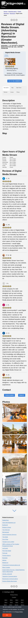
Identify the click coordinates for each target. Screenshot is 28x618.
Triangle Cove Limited (8, 541)
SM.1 (11, 600)
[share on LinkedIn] (16, 20)
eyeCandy (5, 548)
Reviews (5, 11)
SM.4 (5, 602)
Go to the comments (15, 81)
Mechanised (5, 532)
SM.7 (22, 602)
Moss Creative (6, 567)
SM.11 (22, 605)
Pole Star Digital (6, 550)
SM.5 (11, 602)
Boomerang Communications (10, 578)
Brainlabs (4, 558)
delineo (4, 560)
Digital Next (5, 520)
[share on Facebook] (11, 20)
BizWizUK (5, 525)
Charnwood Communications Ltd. (11, 565)
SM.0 (5, 600)
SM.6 (16, 602)
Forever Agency (6, 555)
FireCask (4, 553)
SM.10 (16, 605)
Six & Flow (5, 539)
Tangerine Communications (9, 576)
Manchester (12, 13)
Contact (3, 7)
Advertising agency (12, 11)
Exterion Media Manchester (9, 581)
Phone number (9, 395)
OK (7, 615)
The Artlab (5, 537)
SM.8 (5, 605)
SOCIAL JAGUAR (7, 574)
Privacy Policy (14, 594)
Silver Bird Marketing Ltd (8, 522)
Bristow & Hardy (6, 527)
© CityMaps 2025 (8, 592)
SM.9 (10, 605)
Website (21, 395)
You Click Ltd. (6, 529)
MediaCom (5, 562)
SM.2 (16, 600)
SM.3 (22, 600)
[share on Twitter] (14, 20)
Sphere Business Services (9, 534)
